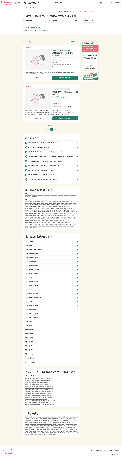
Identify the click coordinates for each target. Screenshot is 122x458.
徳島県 (54, 431)
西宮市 (40, 429)
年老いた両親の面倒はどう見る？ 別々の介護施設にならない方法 (40, 389)
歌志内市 (27, 204)
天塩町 (35, 217)
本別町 (55, 224)
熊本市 (71, 432)
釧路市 (42, 201)
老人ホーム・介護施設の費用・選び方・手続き (30, 2)
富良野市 (36, 204)
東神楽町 (31, 213)
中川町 (52, 215)
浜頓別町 (44, 217)
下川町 (38, 215)
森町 (47, 206)
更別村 (31, 224)
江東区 (67, 420)
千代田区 (45, 420)
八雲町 (50, 206)
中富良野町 (66, 213)
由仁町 (31, 211)
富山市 (62, 424)
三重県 (26, 427)
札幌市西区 (66, 195)
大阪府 (54, 427)
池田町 (47, 224)
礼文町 (61, 217)
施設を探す (17, 3)
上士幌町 (58, 222)
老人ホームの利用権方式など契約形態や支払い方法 (36, 402)
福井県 (75, 424)
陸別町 (63, 224)
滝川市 (70, 203)
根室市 (62, 203)
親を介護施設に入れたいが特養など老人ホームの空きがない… (39, 393)
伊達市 (48, 204)
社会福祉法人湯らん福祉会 (59, 55)
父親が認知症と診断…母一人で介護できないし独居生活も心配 (39, 388)
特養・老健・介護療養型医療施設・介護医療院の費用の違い (38, 395)
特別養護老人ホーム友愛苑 (62, 53)
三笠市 (58, 203)
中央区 (48, 420)
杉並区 (40, 422)
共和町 (31, 210)
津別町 (30, 219)
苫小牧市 (72, 201)
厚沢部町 (69, 206)
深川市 (31, 204)
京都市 (50, 427)
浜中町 (26, 226)
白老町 (47, 220)
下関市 (50, 431)
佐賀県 (51, 432)
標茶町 (30, 226)
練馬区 (56, 422)
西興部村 (27, 220)
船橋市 (30, 420)
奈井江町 (73, 210)
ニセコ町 (57, 208)
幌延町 (75, 217)
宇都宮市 (45, 418)
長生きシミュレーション (44, 3)
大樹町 (35, 224)
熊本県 (67, 432)
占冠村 (26, 215)
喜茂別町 (71, 208)
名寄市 (54, 203)
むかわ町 (65, 220)
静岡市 (60, 425)
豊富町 (57, 217)
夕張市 (54, 201)
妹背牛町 (58, 211)
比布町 (39, 213)
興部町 (73, 219)
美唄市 (30, 203)
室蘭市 (38, 201)
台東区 (61, 420)
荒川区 (49, 422)
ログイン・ (114, 3)
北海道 (30, 7)
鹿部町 (43, 206)
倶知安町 (27, 210)
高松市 (66, 431)
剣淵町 (34, 215)
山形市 (71, 417)
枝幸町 (53, 217)
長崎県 (59, 432)
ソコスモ (25, 7)
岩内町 (35, 210)
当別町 (65, 204)
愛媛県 (70, 431)
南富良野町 (72, 213)
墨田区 (64, 420)
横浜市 (31, 424)
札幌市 (30, 417)
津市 (30, 427)
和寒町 (30, 215)
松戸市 (34, 420)
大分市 (27, 434)
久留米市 (47, 432)
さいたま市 (65, 418)
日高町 (69, 220)
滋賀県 (37, 427)
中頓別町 (49, 217)
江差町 (59, 206)
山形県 (67, 417)
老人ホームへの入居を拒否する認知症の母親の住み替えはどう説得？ (40, 400)
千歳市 (66, 203)
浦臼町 (47, 211)
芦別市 (34, 203)
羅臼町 (60, 226)
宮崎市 (35, 434)
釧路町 (71, 224)
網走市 (63, 201)
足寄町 (59, 224)
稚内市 (26, 203)
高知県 (26, 432)
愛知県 (67, 425)
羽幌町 (73, 215)
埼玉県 (60, 418)
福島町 (26, 206)
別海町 (47, 226)
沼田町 (75, 211)
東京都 (40, 420)
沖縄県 (50, 434)
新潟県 (50, 424)
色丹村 (64, 226)
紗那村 (30, 227)
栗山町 (39, 211)
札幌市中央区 (28, 195)
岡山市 (30, 431)
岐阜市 (52, 425)
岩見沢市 (59, 201)
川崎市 (34, 424)
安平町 (60, 220)
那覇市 (54, 434)
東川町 (51, 213)
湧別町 (65, 219)
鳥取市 (66, 429)
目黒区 (74, 420)
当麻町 (35, 213)
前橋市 (53, 418)
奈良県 (44, 429)
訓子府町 (48, 219)
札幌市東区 (40, 195)
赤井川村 (64, 210)
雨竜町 (67, 211)
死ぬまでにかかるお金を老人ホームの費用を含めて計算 (37, 380)
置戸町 (52, 219)
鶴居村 (39, 226)
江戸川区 (67, 422)
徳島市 (58, 431)
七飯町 (39, 206)
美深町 (42, 215)
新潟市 (54, 424)
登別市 (40, 204)
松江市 (75, 429)
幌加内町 (57, 215)
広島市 (38, 431)
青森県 (34, 417)
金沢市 (71, 424)
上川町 (47, 213)
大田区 (26, 422)
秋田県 (59, 417)
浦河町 (30, 222)
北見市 (50, 201)
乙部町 (73, 206)
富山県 (59, 424)
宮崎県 (31, 434)
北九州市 (39, 432)
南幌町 (68, 210)
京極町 (75, 208)
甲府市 (35, 425)
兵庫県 (26, 429)
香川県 (62, 431)
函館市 (26, 201)
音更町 (49, 222)
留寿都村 (66, 208)
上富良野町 (60, 213)
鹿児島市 (46, 434)
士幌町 (53, 222)
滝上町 (69, 219)
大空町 (35, 220)
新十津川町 (52, 211)
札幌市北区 (34, 195)
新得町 (66, 222)
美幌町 (26, 219)
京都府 (46, 427)
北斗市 (61, 204)
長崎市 (63, 432)
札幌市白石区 (47, 195)
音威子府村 (47, 215)
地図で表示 (73, 41)
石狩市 (57, 204)
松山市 (74, 431)
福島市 (27, 418)
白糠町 (43, 226)
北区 (47, 422)
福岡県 (34, 432)
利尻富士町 (70, 217)
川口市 (69, 418)
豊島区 (44, 422)
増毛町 (61, 215)
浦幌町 (67, 224)
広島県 (34, 431)
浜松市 (63, 425)
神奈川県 (27, 424)
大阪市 (58, 427)
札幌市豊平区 (54, 195)
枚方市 (67, 427)
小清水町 (43, 219)
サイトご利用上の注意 (96, 450)
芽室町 (74, 222)
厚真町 (51, 220)
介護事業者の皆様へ (58, 2)
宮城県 (51, 417)
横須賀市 (43, 424)
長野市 (44, 425)
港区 (52, 420)
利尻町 (65, 217)
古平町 (51, 210)
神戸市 (30, 429)
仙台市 (55, 417)
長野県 (40, 425)
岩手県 (43, 417)
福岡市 (43, 432)
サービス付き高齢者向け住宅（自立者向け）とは (36, 399)
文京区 (57, 420)
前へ (47, 129)
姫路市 (33, 429)
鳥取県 (62, 429)
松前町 (74, 204)
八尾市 (70, 427)
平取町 (73, 220)
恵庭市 (44, 204)
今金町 (30, 208)
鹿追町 (62, 222)
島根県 (71, 429)
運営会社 (117, 450)
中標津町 (52, 226)
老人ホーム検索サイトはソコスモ (88, 11)
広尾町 (39, 224)
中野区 (37, 422)
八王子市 (71, 422)
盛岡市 (47, 417)
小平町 (65, 215)
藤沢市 (46, 424)
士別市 (50, 203)
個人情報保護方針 (108, 450)
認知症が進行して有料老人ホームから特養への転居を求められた (39, 391)
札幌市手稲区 (28, 196)
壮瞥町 (43, 220)
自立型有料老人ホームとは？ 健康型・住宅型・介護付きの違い (39, 386)
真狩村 (61, 208)
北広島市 (53, 204)
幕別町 (43, 224)
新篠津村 (70, 204)
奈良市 (48, 429)
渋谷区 (34, 422)
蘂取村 (34, 227)
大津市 (41, 427)
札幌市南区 (60, 195)
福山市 (42, 431)
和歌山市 (58, 429)
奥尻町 (26, 208)
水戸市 (35, 418)
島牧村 (39, 208)
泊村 (39, 210)
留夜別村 (72, 226)
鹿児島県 (41, 434)
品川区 (71, 420)
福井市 (27, 425)
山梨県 (31, 425)
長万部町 (55, 206)
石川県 (67, 424)
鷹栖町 (26, 213)
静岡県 (56, 425)
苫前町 (69, 215)
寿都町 (43, 208)
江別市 (38, 203)
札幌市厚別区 (73, 195)
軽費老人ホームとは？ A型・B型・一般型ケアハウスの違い (38, 397)
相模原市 (39, 424)
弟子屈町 (35, 226)
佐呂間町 (57, 219)
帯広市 (46, 201)
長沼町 (35, 211)
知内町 (30, 206)
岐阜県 (48, 425)
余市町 (59, 210)
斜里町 (34, 219)
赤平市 (42, 203)
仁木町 (55, 210)
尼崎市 (37, 429)
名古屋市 (72, 425)
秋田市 (63, 417)
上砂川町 (27, 211)
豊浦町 (39, 220)
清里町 (38, 219)
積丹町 (47, 210)
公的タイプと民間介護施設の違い (31, 27)
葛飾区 (63, 422)
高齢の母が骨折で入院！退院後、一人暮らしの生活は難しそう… (39, 378)
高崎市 (56, 418)
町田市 (75, 422)
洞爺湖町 (56, 220)
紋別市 (46, 203)
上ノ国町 (64, 206)
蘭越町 (52, 208)
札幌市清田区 (35, 196)
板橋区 (53, 422)
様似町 (34, 222)
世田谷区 (30, 422)
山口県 (46, 431)
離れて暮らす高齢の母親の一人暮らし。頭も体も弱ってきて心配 (39, 404)
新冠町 (26, 222)
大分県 (76, 432)
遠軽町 (61, 219)
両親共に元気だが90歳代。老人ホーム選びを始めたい (37, 382)
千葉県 (73, 418)
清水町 (70, 222)
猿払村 (39, 217)
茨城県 (31, 418)
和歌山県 (53, 429)
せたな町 (35, 208)
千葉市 (27, 420)
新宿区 (54, 420)
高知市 (30, 432)
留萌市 (67, 201)
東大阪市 (74, 427)
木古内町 (35, 206)
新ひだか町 (44, 222)
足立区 (59, 422)
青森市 (38, 417)
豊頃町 (51, 224)
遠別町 (31, 217)
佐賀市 (55, 432)
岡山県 (26, 431)
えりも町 (39, 222)
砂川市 (74, 203)
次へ (56, 129)
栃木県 (40, 418)
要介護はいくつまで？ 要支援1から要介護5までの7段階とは (39, 384)
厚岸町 (75, 224)
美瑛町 (55, 213)
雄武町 (31, 220)
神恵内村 (43, 210)
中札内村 (27, 224)
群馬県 (49, 418)
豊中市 (63, 427)
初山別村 (27, 217)
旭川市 (34, 201)
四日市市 (33, 427)
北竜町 (71, 211)
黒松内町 (48, 208)
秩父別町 (63, 211)
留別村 (26, 227)
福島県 (76, 417)
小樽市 (30, 201)
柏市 (37, 420)
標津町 (56, 226)
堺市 (61, 427)
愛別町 (43, 213)
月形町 (43, 211)
